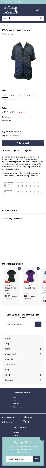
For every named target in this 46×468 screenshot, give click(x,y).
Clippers (16, 435)
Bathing (16, 432)
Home (4, 26)
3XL (13, 101)
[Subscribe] (38, 324)
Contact (16, 404)
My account (17, 407)
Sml (12, 95)
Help (14, 397)
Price (4, 108)
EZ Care (5, 34)
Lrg (28, 95)
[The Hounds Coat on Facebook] (28, 421)
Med (21, 95)
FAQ (14, 400)
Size (4, 90)
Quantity (6, 120)
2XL (5, 101)
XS (5, 95)
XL (35, 95)
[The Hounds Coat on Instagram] (24, 421)
